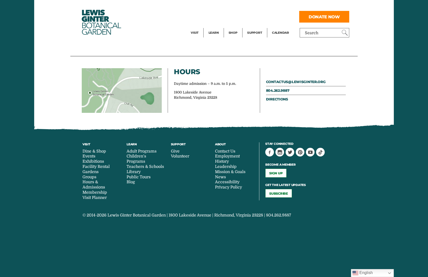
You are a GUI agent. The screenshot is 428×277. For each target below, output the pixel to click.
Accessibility (227, 182)
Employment (227, 156)
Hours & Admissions (93, 184)
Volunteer (256, 26)
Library (134, 172)
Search (311, 33)
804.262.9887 (278, 90)
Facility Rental (204, 6)
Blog (212, 26)
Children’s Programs (136, 159)
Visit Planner (94, 197)
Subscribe (278, 193)
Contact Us (225, 151)
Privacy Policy (228, 187)
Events (197, 16)
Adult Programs (142, 151)
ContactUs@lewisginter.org (296, 82)
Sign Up (276, 173)
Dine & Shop (94, 151)
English (365, 273)
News (220, 177)
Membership (94, 192)
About (220, 144)
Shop (233, 32)
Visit (195, 32)
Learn (214, 32)
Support (254, 32)
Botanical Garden (101, 22)
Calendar (280, 32)
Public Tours (220, 6)
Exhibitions (201, 26)
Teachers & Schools (145, 166)
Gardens (90, 172)
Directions (277, 99)
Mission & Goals (230, 172)
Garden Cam (220, 16)
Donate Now (324, 16)
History (222, 161)
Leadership (226, 166)
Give (251, 16)
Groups (89, 177)
